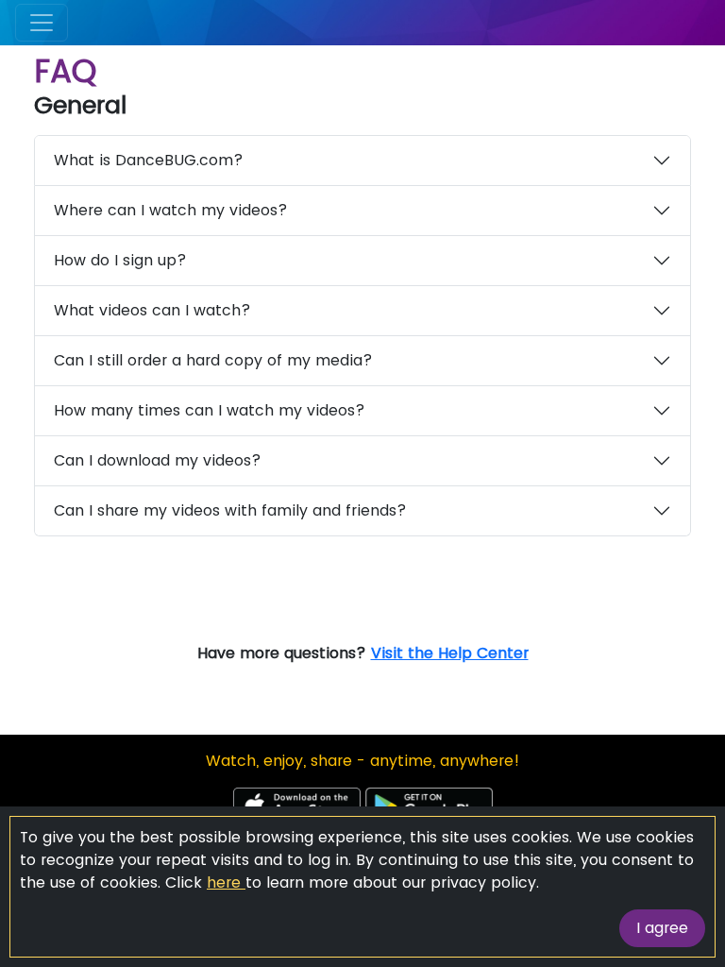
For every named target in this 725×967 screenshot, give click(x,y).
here (226, 882)
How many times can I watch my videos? (209, 410)
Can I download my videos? (157, 460)
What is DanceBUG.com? (149, 160)
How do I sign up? (120, 260)
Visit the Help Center (450, 653)
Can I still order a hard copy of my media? (213, 360)
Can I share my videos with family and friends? (230, 510)
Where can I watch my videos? (171, 210)
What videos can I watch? (152, 310)
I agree (662, 928)
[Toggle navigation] (41, 23)
